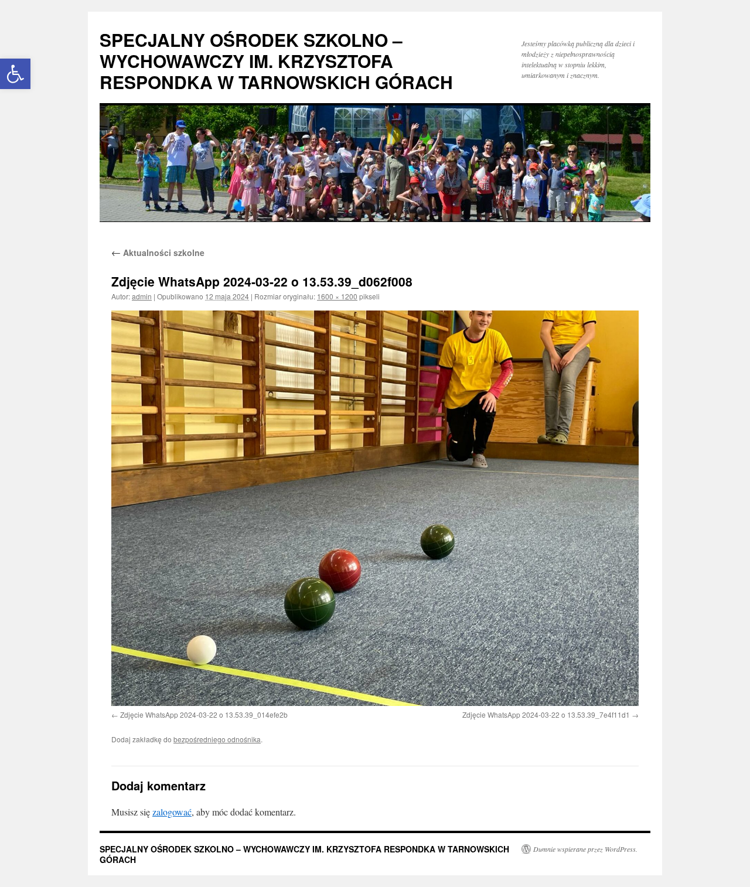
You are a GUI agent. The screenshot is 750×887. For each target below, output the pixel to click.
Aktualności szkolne (157, 252)
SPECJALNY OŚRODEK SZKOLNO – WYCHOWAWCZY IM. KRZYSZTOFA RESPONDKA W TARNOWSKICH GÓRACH (276, 60)
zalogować (172, 812)
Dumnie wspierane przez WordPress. (585, 849)
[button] (15, 74)
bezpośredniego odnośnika (217, 739)
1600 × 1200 (337, 296)
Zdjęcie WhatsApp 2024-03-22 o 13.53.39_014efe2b (204, 714)
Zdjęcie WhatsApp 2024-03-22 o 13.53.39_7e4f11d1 (546, 714)
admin (142, 296)
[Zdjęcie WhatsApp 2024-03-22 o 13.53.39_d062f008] (375, 508)
